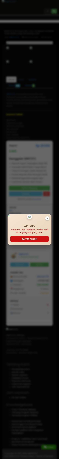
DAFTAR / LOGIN (29, 239)
